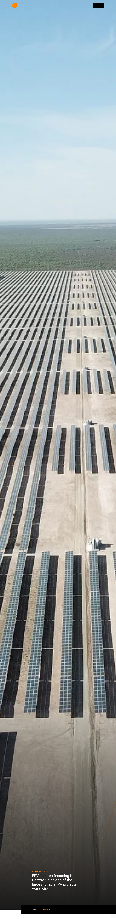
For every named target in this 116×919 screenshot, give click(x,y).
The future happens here (12, 459)
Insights (35, 871)
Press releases (44, 871)
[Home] (14, 5)
